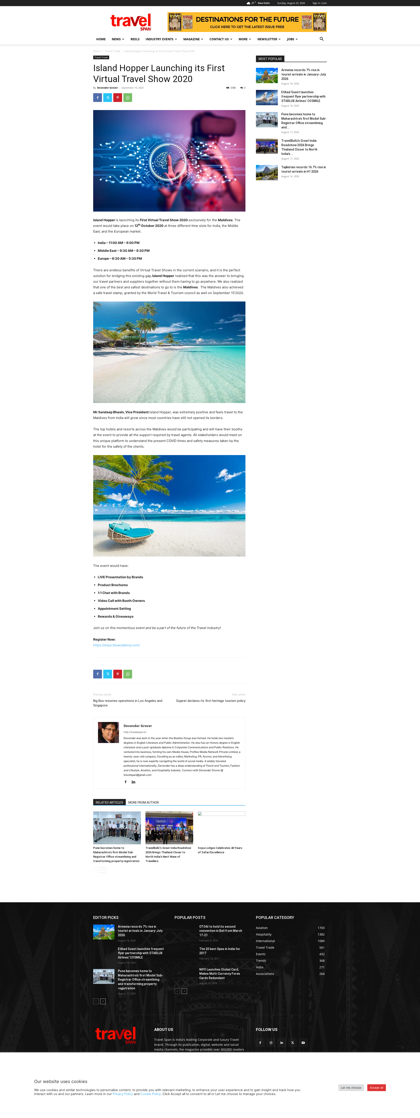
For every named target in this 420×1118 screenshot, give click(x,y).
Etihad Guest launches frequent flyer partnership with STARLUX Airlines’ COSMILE (303, 96)
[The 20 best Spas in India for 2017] (185, 954)
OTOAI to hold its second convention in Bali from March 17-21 (220, 931)
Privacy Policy (123, 1094)
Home (101, 39)
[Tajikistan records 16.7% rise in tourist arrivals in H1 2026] (267, 172)
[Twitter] (107, 97)
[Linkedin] (135, 782)
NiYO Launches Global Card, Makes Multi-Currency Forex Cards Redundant (219, 974)
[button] (321, 39)
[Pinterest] (117, 97)
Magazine (191, 39)
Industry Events (159, 39)
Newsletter (267, 39)
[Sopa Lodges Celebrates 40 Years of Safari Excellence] (221, 827)
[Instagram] (271, 1042)
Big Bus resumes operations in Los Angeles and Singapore (127, 703)
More (243, 39)
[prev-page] (96, 870)
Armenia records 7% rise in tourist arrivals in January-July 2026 (303, 74)
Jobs (290, 39)
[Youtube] (303, 1042)
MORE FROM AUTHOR (143, 802)
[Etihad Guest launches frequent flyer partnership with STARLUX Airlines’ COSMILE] (267, 97)
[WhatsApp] (127, 97)
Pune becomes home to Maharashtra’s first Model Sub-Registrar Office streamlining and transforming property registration (140, 979)
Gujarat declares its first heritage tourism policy (210, 701)
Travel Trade (112, 51)
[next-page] (103, 870)
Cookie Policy (150, 1094)
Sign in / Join (320, 3)
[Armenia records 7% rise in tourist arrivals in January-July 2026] (267, 75)
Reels (135, 39)
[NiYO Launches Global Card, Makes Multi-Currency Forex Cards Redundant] (185, 974)
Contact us (219, 39)
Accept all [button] (376, 1087)
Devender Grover (107, 87)
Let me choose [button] (351, 1087)
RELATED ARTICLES (109, 802)
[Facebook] (97, 97)
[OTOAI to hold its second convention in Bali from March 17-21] (185, 932)
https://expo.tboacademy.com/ (116, 645)
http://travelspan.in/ (135, 732)
